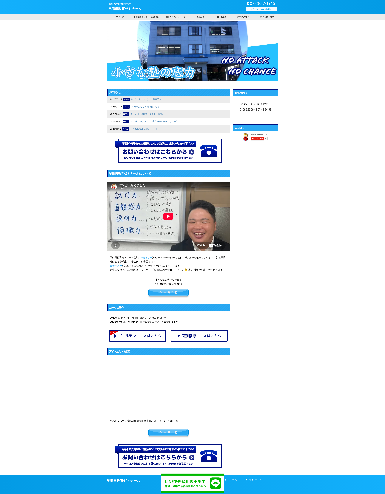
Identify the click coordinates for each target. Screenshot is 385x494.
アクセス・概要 (267, 17)
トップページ (118, 17)
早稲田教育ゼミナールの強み (146, 17)
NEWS (126, 99)
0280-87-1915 (262, 4)
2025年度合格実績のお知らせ (145, 106)
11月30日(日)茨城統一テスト (144, 128)
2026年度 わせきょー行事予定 (146, 99)
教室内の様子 (243, 17)
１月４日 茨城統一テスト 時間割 (147, 114)
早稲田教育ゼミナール (125, 9)
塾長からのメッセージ (175, 17)
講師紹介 (200, 17)
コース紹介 (222, 17)
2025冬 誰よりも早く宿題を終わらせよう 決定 (154, 121)
